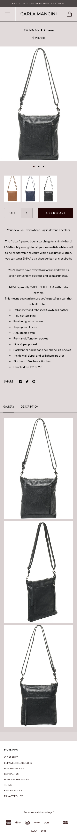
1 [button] (33, 166)
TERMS (8, 784)
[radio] (12, 189)
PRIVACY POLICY (13, 796)
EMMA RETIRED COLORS (18, 762)
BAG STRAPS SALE (14, 768)
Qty (12, 212)
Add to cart (55, 213)
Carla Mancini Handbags (39, 812)
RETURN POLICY (13, 790)
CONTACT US (11, 773)
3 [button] (43, 166)
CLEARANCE (11, 757)
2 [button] (38, 166)
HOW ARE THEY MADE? (17, 779)
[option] (38, 103)
